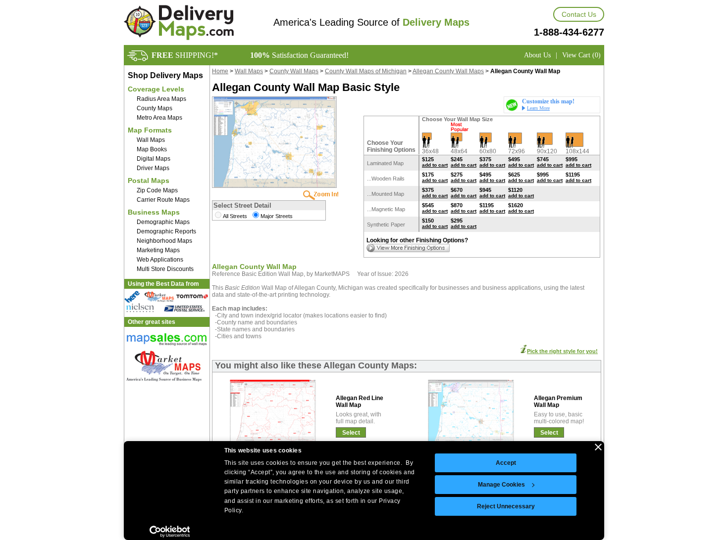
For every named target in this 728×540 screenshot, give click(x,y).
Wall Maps (151, 139)
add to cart (435, 165)
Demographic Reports (166, 231)
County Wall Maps (293, 71)
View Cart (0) (581, 55)
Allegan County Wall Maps (448, 71)
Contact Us (579, 14)
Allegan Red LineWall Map (359, 401)
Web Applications (160, 259)
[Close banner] (598, 447)
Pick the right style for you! (562, 351)
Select (351, 432)
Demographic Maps (163, 222)
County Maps (154, 108)
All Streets (235, 216)
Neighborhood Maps (164, 240)
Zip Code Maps (157, 190)
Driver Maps (153, 168)
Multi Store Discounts (165, 269)
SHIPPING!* (185, 55)
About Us (537, 55)
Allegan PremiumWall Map (558, 401)
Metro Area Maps (159, 117)
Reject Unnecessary (506, 506)
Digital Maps (153, 158)
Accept (506, 462)
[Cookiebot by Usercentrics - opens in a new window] (169, 532)
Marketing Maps (158, 250)
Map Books (152, 149)
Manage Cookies (501, 484)
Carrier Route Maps (163, 199)
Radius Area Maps (161, 98)
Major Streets (276, 216)
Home (220, 71)
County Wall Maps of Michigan (366, 71)
